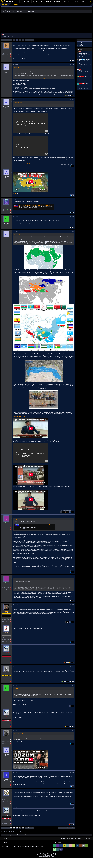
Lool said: (16, 579)
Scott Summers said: (18, 733)
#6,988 (73, 515)
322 (10, 782)
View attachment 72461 (18, 105)
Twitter (79, 42)
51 (7, 638)
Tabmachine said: (17, 102)
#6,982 (73, 64)
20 (7, 526)
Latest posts (80, 49)
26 (7, 800)
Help (84, 838)
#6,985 (73, 199)
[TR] (2, 35)
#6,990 (73, 604)
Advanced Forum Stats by (46, 854)
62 (7, 209)
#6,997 (73, 747)
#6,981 (73, 43)
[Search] (87, 1)
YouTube (79, 44)
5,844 (10, 526)
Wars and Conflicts (83, 81)
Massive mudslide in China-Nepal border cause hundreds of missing (71, 4)
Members (58, 1)
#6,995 (73, 709)
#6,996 (73, 730)
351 (20, 39)
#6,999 (73, 790)
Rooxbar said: (16, 67)
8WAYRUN (52, 856)
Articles (35, 1)
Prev (3, 39)
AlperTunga (6, 779)
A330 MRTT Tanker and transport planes (45, 4)
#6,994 (73, 685)
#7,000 (73, 807)
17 (7, 53)
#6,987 (73, 231)
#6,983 (73, 99)
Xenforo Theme (47, 855)
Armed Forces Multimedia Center (83, 52)
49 (7, 658)
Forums (27, 1)
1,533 (10, 53)
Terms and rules (71, 838)
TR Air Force (81, 73)
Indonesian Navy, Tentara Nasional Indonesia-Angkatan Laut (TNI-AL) (84, 61)
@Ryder (15, 163)
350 (17, 39)
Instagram (79, 45)
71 (7, 678)
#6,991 (73, 625)
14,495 (10, 618)
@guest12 (30, 163)
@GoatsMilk (19, 163)
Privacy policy (78, 838)
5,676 (10, 800)
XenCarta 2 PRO (41, 856)
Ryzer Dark (6, 838)
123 (7, 618)
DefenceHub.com (67, 1)
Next (32, 39)
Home (21, 1)
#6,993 (73, 666)
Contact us (64, 838)
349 (14, 39)
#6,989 (73, 576)
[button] (30, 1)
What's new (48, 1)
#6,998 (73, 772)
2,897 (10, 678)
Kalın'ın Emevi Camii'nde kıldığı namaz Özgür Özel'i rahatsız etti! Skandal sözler (35, 205)
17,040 (10, 638)
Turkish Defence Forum (83, 56)
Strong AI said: (17, 519)
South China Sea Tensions (84, 88)
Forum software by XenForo (46, 853)
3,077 (10, 740)
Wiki (41, 1)
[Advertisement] (46, 23)
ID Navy (80, 66)
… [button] (25, 39)
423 (28, 39)
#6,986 (73, 216)
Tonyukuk (4, 36)
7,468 (10, 658)
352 (23, 39)
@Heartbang (25, 163)
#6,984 (73, 169)
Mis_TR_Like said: (17, 234)
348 (11, 39)
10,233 (10, 209)
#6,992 (73, 645)
